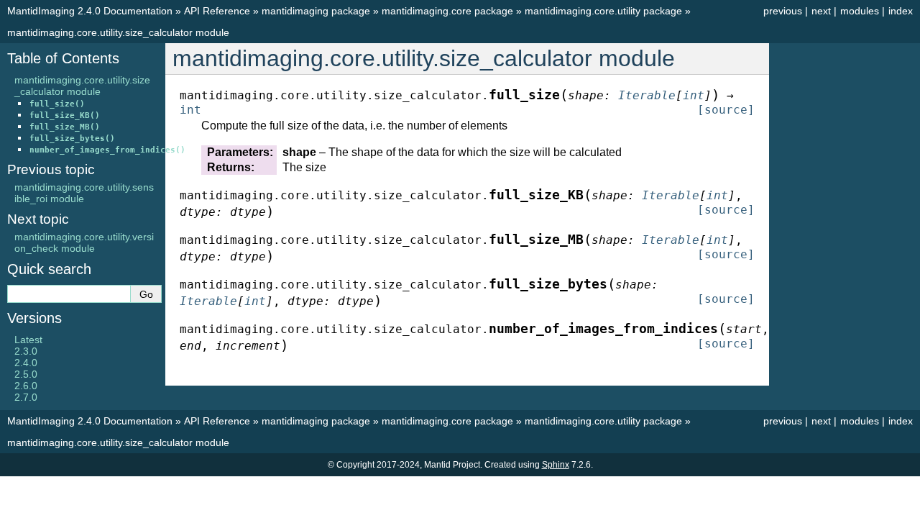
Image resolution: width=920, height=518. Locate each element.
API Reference (217, 11)
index (900, 11)
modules (859, 11)
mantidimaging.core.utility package (603, 11)
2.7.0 (25, 397)
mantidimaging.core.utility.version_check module (84, 242)
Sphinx (555, 465)
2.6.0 (25, 385)
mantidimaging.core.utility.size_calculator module (118, 32)
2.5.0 (25, 374)
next (821, 11)
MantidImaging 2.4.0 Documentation (89, 11)
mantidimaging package (316, 11)
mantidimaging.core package (447, 11)
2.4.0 (25, 362)
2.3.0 (25, 351)
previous (782, 11)
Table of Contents (63, 58)
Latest (28, 339)
